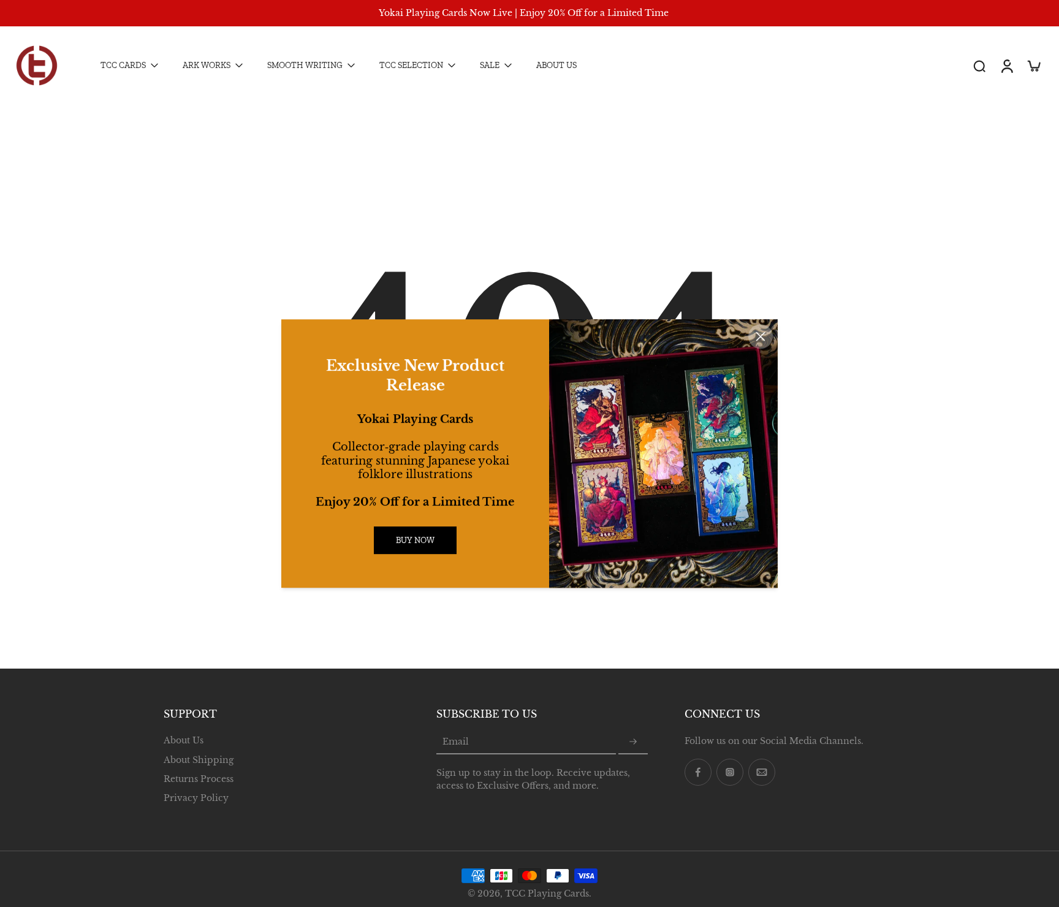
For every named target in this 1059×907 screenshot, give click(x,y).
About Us (183, 740)
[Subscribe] (633, 742)
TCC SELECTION (411, 66)
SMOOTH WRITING (305, 66)
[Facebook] (698, 772)
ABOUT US (556, 66)
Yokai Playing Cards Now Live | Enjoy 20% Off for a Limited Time (524, 12)
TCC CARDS (123, 66)
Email (455, 741)
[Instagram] (729, 772)
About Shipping (198, 759)
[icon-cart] (1033, 65)
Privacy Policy (196, 797)
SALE (489, 66)
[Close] (760, 336)
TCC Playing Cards (547, 893)
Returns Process (198, 778)
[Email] (761, 772)
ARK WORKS (206, 66)
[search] (979, 65)
